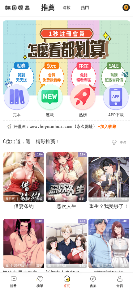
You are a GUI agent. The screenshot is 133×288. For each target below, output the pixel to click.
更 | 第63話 (15, 265)
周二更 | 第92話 (103, 265)
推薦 (48, 7)
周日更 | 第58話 (18, 199)
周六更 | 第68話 (60, 199)
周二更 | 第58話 (103, 199)
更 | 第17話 (57, 265)
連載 (66, 7)
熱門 (85, 7)
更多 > (119, 143)
